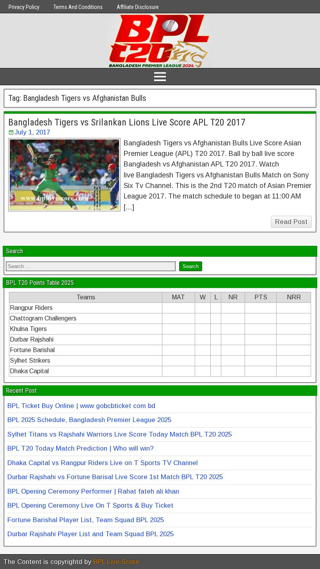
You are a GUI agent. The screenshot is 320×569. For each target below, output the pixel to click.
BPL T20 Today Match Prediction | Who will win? (80, 448)
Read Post (291, 221)
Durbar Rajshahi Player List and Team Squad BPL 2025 (90, 534)
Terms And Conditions (78, 7)
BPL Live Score (116, 561)
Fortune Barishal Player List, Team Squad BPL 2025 (85, 520)
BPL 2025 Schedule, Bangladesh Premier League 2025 (89, 420)
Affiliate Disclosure (138, 7)
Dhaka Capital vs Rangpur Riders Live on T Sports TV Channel (102, 463)
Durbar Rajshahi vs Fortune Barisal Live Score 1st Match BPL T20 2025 (115, 477)
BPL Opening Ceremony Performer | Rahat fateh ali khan (93, 491)
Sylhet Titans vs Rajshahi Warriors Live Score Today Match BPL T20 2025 (119, 434)
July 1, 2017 (32, 132)
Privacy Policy (24, 7)
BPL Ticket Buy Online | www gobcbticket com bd (81, 406)
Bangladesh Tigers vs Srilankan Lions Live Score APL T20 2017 (126, 122)
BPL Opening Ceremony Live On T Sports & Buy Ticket (90, 505)
